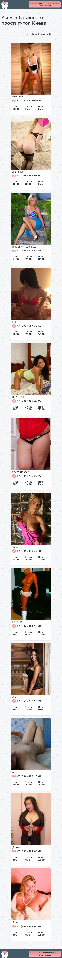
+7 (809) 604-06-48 (29, 851)
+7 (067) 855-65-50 (29, 100)
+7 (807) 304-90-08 (29, 626)
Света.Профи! (20, 472)
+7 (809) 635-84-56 (29, 250)
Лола (15, 922)
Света (15, 697)
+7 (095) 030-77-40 (29, 551)
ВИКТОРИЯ (18, 397)
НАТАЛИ (17, 622)
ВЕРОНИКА (18, 96)
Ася (14, 772)
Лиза (15, 547)
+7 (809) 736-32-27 (29, 476)
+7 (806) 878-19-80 (29, 776)
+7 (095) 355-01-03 (29, 175)
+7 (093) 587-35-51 (29, 325)
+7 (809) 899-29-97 (29, 400)
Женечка (17, 171)
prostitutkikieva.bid (39, 34)
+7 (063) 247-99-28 (29, 701)
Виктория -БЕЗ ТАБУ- (25, 247)
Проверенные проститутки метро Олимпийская (44, 4)
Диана (16, 847)
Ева (14, 322)
